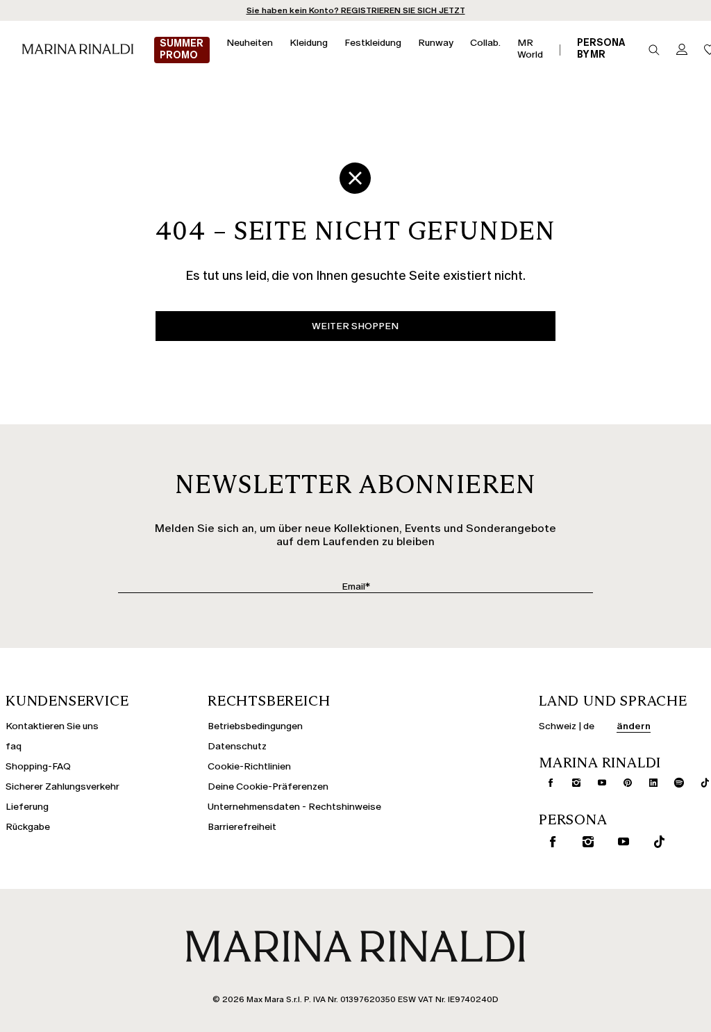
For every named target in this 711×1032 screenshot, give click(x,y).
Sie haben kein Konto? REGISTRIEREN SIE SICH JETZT (355, 10)
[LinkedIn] (648, 782)
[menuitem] (182, 50)
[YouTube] (596, 782)
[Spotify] (673, 782)
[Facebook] (545, 782)
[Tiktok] (656, 841)
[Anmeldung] (682, 50)
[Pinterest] (622, 782)
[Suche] (654, 50)
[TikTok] (699, 782)
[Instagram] (570, 782)
